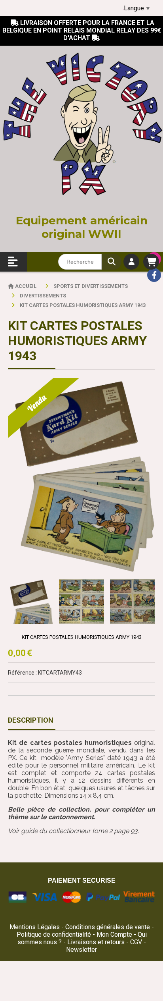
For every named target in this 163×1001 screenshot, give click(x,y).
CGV (137, 942)
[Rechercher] (111, 262)
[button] (144, 601)
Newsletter (81, 949)
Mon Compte (114, 934)
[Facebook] (154, 275)
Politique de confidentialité (54, 934)
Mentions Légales (34, 927)
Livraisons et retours (96, 942)
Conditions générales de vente (107, 927)
